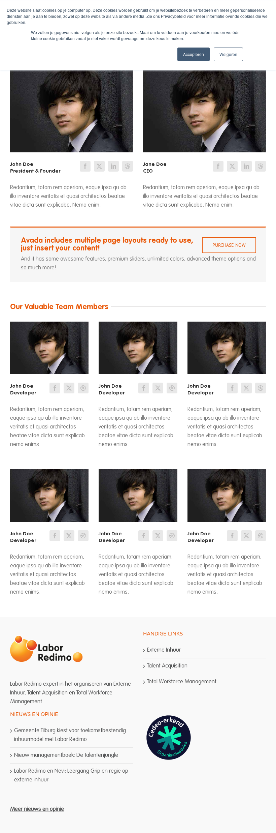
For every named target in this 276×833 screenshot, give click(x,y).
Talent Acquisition (167, 666)
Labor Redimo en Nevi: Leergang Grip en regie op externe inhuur (71, 775)
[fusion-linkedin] (113, 166)
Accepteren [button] (193, 54)
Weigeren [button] (228, 54)
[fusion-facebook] (85, 166)
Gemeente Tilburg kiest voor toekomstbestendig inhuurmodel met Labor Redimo (70, 735)
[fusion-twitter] (99, 166)
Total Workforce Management (181, 682)
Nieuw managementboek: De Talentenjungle (66, 755)
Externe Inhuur (164, 650)
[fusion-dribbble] (127, 166)
